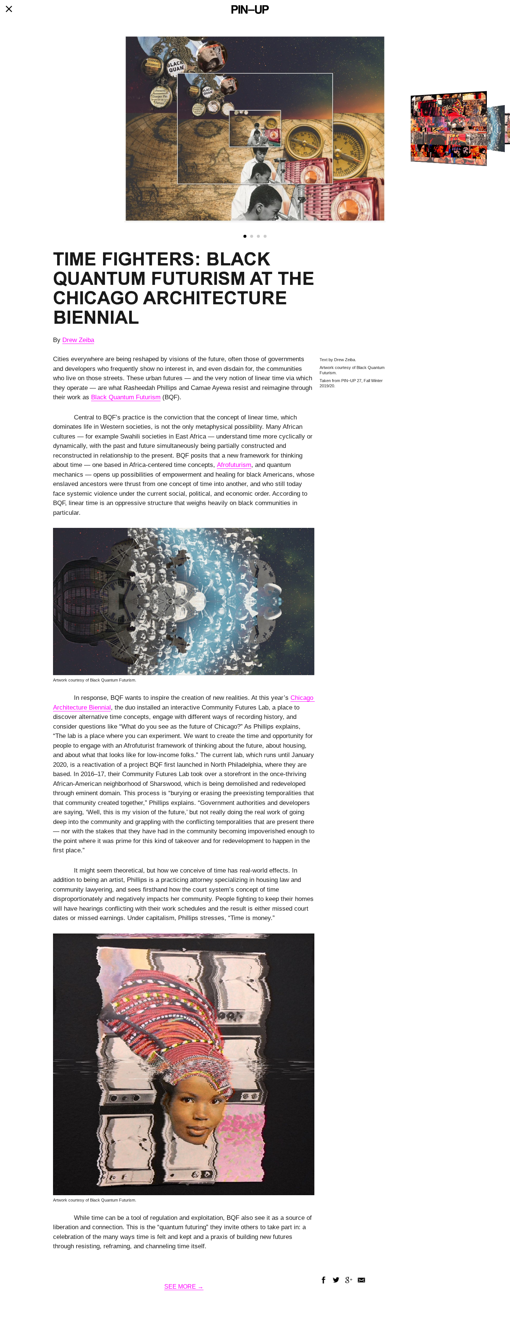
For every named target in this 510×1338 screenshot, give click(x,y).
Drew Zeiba (78, 340)
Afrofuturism (234, 464)
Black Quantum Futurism (126, 397)
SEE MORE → (183, 1286)
